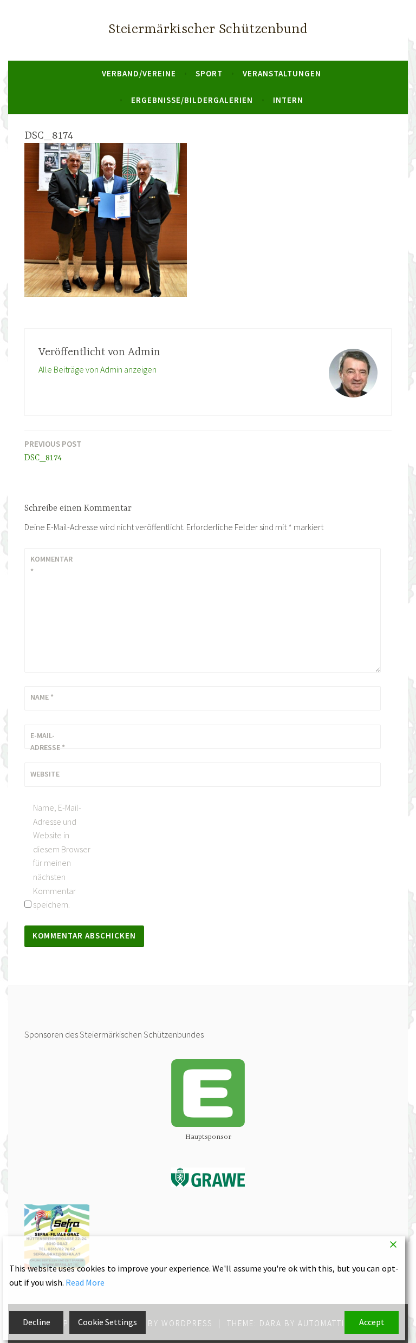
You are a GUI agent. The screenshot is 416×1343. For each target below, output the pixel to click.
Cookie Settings (107, 1321)
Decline (36, 1321)
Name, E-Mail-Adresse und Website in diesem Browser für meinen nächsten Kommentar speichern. (61, 856)
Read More (85, 1282)
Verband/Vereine (139, 73)
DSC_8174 (52, 451)
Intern (288, 100)
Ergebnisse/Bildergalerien (192, 100)
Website (45, 774)
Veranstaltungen (282, 73)
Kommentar (51, 565)
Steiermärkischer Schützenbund (208, 29)
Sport (209, 73)
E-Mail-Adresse (47, 741)
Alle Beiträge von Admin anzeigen (97, 369)
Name (42, 697)
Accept (372, 1321)
